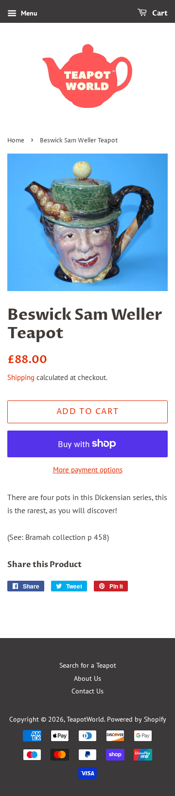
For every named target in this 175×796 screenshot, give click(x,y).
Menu (28, 13)
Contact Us (87, 691)
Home (15, 141)
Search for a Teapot (87, 665)
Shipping (21, 377)
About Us (87, 678)
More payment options (87, 469)
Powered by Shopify (136, 719)
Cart (159, 13)
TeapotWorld (85, 719)
